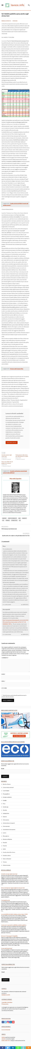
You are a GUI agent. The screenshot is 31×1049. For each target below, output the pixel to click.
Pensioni (5, 842)
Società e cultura (7, 855)
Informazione (6, 819)
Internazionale (6, 826)
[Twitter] (5, 1022)
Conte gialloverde (5, 900)
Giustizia (5, 810)
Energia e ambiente (7, 797)
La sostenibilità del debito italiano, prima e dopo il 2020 (14, 914)
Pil (3, 520)
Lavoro (4, 832)
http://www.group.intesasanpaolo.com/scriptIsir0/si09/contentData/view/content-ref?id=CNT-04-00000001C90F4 (15, 622)
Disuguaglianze (6, 794)
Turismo (5, 862)
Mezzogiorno (6, 836)
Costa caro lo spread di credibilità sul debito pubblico (13, 925)
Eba (19, 518)
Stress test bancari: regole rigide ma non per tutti (13, 887)
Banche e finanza (7, 784)
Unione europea (6, 865)
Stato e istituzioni (7, 858)
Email (4, 681)
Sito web (4, 688)
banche (4, 518)
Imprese (5, 816)
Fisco (4, 803)
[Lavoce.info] (15, 5)
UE (19, 520)
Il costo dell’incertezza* (6, 948)
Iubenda (3, 1038)
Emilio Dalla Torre (6, 1040)
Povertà (5, 845)
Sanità (4, 849)
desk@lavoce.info (6, 994)
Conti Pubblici (6, 790)
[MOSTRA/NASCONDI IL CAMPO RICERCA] (28, 5)
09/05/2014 (15, 20)
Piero (4, 546)
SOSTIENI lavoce (11, 442)
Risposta (25, 604)
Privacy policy (5, 1004)
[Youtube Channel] (13, 1022)
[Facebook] (3, 1022)
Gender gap (5, 806)
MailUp (3, 1037)
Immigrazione (6, 813)
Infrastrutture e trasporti (9, 823)
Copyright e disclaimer (7, 1002)
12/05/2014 (7, 604)
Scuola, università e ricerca (9, 852)
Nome (4, 674)
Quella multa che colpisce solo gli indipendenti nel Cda (15, 535)
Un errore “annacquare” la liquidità (9, 936)
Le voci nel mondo (6, 1029)
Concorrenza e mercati (8, 787)
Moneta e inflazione (7, 839)
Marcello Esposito (6, 20)
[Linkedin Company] (11, 1022)
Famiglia (4, 800)
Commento (5, 657)
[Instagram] (8, 1022)
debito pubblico (12, 518)
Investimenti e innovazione (9, 829)
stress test (14, 520)
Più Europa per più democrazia (9, 528)
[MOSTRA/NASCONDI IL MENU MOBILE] (2, 5)
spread (8, 520)
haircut (24, 518)
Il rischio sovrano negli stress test (9, 874)
